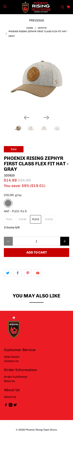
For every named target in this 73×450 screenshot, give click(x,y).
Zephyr (42, 28)
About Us (10, 397)
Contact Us (11, 361)
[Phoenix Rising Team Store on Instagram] (10, 406)
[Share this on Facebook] (17, 273)
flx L (9, 219)
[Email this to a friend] (38, 273)
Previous (36, 20)
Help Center (12, 357)
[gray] (8, 203)
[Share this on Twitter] (8, 273)
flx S (35, 219)
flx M (22, 219)
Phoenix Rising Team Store (41, 429)
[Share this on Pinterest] (28, 273)
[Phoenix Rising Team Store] (36, 7)
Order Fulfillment (15, 377)
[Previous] (27, 118)
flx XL (49, 219)
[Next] (46, 118)
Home (29, 28)
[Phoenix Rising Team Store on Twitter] (15, 406)
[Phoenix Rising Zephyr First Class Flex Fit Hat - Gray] (36, 78)
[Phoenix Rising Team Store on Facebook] (6, 406)
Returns (9, 381)
